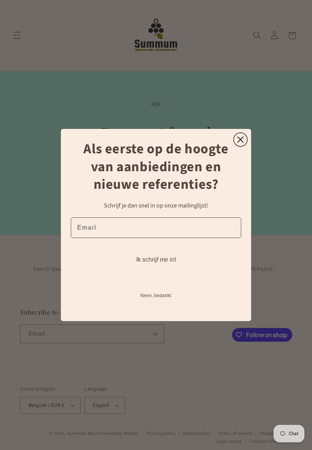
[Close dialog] (240, 139)
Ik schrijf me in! (156, 259)
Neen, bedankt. (156, 295)
